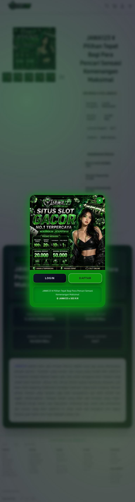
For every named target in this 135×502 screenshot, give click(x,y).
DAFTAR (85, 278)
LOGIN (50, 278)
